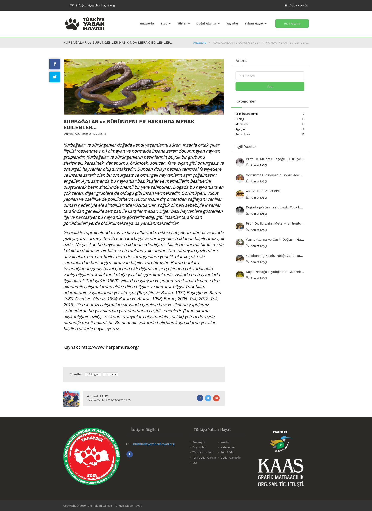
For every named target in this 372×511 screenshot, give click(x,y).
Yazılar (225, 442)
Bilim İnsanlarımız (270, 113)
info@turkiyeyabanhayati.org (95, 5)
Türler (182, 23)
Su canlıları (270, 134)
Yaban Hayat (254, 23)
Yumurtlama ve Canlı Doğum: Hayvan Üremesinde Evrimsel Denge (275, 240)
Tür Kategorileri (202, 452)
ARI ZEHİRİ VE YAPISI (263, 191)
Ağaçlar (270, 129)
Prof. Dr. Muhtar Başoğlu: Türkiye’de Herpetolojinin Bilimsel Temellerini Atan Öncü (275, 159)
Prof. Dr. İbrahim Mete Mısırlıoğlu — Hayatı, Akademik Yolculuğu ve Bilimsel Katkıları (275, 223)
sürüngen (93, 374)
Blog (163, 23)
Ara (270, 86)
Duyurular (199, 447)
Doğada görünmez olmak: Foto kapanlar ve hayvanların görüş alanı (275, 207)
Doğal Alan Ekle (231, 457)
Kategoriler (228, 447)
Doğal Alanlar (206, 23)
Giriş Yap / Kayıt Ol (296, 5)
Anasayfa (147, 23)
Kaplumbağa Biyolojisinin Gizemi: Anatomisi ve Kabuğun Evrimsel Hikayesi (275, 272)
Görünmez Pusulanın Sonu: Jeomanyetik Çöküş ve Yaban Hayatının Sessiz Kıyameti (275, 175)
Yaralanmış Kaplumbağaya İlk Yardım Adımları (275, 256)
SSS (195, 462)
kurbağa (110, 374)
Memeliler (270, 124)
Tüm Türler (228, 452)
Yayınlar (232, 23)
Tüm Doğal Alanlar (204, 457)
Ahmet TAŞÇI (98, 396)
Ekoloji (270, 119)
